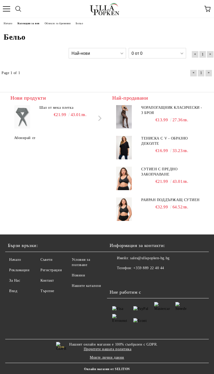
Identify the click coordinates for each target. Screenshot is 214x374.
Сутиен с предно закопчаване (159, 171)
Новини (78, 275)
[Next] (99, 118)
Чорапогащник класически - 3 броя (171, 110)
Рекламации (19, 270)
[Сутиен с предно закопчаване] (124, 178)
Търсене (47, 291)
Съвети (46, 260)
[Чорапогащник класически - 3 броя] (124, 117)
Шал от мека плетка (56, 108)
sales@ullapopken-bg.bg (149, 258)
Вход (13, 291)
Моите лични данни (107, 357)
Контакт (47, 280)
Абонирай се (24, 138)
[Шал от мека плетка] (22, 117)
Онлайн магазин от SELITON (107, 369)
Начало (15, 260)
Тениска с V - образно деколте (164, 141)
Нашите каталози (86, 286)
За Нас (14, 280)
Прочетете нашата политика (108, 349)
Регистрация (51, 270)
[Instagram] (128, 278)
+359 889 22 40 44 (148, 268)
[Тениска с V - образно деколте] (124, 147)
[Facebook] (116, 278)
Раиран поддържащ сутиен (170, 200)
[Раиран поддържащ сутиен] (124, 209)
